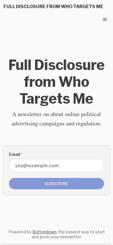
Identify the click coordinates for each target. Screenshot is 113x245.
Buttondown (44, 231)
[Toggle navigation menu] (105, 19)
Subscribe (56, 183)
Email (16, 154)
